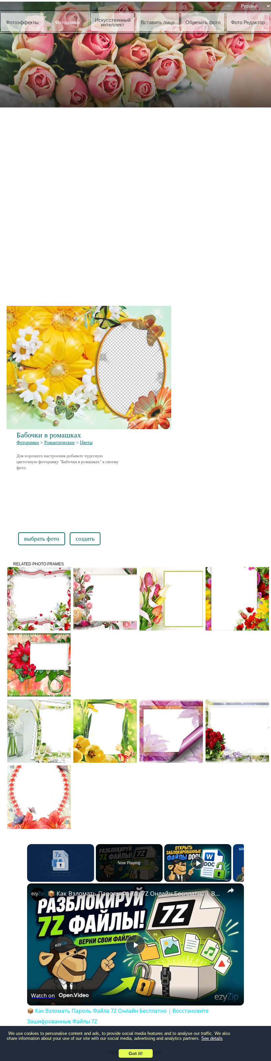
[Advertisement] (137, 158)
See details (212, 1038)
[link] (37, 894)
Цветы (86, 442)
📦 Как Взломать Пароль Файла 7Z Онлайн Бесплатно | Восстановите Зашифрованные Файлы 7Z (134, 893)
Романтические (59, 442)
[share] (231, 890)
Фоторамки (28, 442)
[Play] (198, 863)
